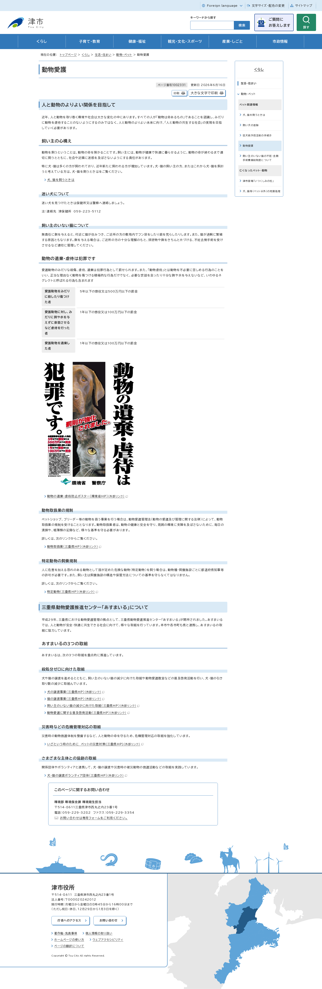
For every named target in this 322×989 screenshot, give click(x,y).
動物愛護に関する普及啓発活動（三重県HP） (87, 712)
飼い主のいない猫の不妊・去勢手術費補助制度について (261, 158)
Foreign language (222, 5)
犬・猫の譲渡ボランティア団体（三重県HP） (85, 775)
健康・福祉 (137, 41)
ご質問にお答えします (279, 22)
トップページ (68, 54)
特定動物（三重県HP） (71, 591)
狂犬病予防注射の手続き (257, 135)
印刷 (176, 93)
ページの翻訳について (69, 946)
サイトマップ (303, 5)
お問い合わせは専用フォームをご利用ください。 (94, 817)
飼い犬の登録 (251, 125)
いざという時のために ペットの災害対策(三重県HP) (93, 744)
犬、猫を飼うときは (61, 179)
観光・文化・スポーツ (185, 41)
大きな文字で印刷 (204, 93)
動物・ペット (124, 54)
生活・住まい (103, 54)
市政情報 (280, 41)
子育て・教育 (89, 41)
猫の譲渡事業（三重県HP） (74, 698)
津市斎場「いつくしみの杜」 (258, 181)
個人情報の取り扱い (99, 933)
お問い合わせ (109, 920)
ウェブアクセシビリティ (108, 939)
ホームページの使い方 (69, 939)
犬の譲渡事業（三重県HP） (74, 691)
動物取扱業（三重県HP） (72, 546)
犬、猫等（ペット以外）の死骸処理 (261, 191)
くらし (42, 41)
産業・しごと (232, 41)
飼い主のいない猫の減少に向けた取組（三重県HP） (91, 705)
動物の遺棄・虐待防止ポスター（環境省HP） (86, 496)
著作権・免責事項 (65, 933)
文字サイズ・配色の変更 (268, 5)
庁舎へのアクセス (69, 920)
